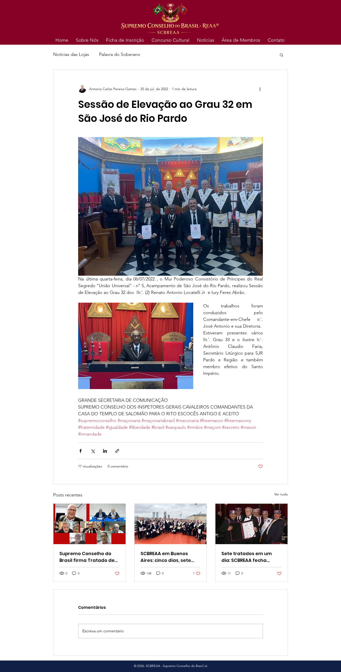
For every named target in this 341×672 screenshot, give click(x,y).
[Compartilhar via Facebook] (80, 450)
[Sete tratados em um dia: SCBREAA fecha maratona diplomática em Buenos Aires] (251, 524)
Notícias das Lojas (71, 54)
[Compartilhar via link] (117, 450)
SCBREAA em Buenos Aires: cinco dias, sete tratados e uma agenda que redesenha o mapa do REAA (169, 557)
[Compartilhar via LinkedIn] (105, 450)
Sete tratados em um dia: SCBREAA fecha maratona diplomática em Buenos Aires (248, 557)
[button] (281, 55)
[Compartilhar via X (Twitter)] (92, 450)
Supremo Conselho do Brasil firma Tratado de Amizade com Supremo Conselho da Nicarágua (87, 557)
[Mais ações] (260, 89)
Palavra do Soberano (119, 54)
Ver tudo (281, 494)
